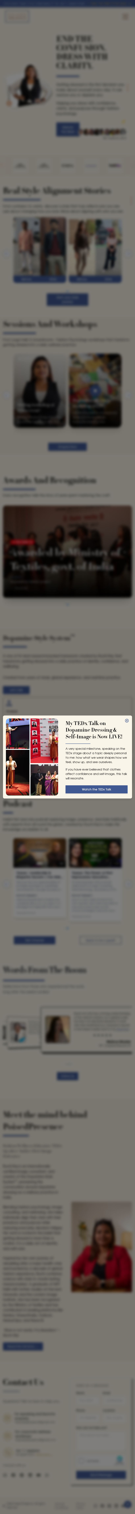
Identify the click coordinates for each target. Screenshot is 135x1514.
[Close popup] (127, 720)
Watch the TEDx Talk (96, 789)
